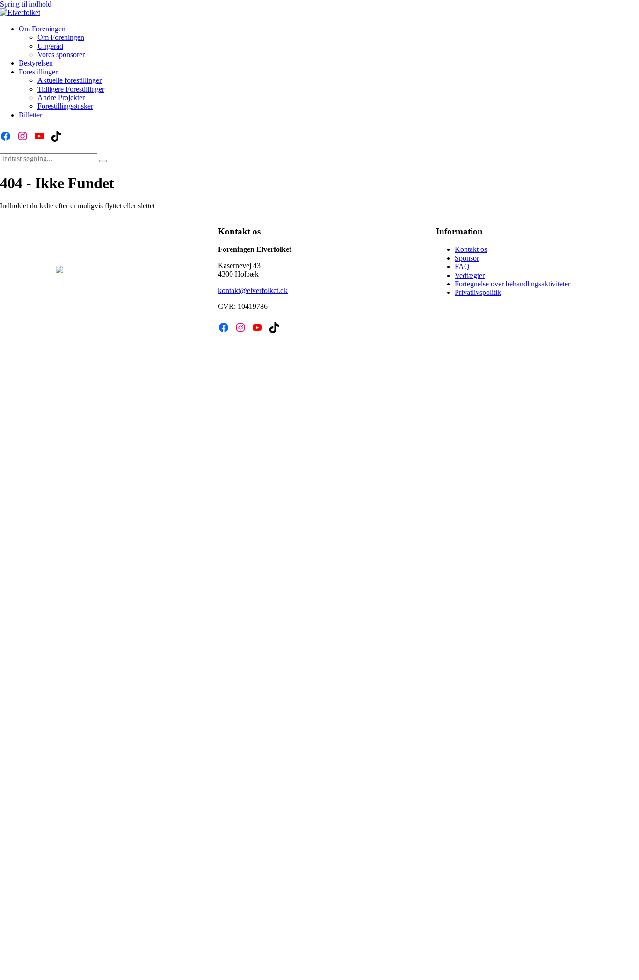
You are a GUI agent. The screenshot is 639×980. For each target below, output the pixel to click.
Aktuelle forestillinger (69, 80)
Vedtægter (470, 275)
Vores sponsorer (61, 55)
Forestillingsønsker (65, 106)
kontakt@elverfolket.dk (253, 290)
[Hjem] (20, 12)
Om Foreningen (42, 29)
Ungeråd (50, 46)
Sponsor (467, 258)
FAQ (462, 267)
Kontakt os (471, 249)
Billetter (30, 115)
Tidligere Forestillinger (70, 89)
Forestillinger (38, 72)
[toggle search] (103, 161)
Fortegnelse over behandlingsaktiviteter (512, 284)
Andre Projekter (61, 98)
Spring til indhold (25, 4)
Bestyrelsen (36, 63)
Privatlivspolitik (478, 292)
